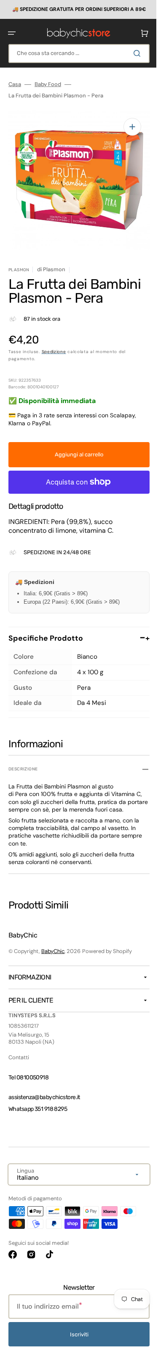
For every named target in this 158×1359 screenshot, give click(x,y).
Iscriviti (76, 1335)
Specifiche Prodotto (75, 631)
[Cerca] (132, 53)
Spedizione (54, 345)
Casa (14, 84)
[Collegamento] (76, 9)
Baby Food (48, 84)
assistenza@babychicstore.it (44, 1098)
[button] (12, 33)
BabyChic (52, 952)
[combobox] (75, 53)
